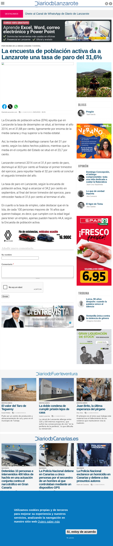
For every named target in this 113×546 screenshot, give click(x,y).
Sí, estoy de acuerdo (81, 531)
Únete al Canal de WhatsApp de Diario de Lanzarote (57, 13)
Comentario (8, 264)
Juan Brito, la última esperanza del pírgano (91, 407)
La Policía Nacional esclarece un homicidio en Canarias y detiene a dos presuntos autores (93, 476)
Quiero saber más (49, 521)
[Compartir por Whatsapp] (16, 108)
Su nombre (7, 255)
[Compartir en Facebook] (4, 108)
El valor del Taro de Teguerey (14, 407)
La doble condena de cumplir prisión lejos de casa (54, 409)
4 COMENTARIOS (59, 416)
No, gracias (70, 538)
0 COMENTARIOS (27, 112)
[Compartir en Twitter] (10, 108)
